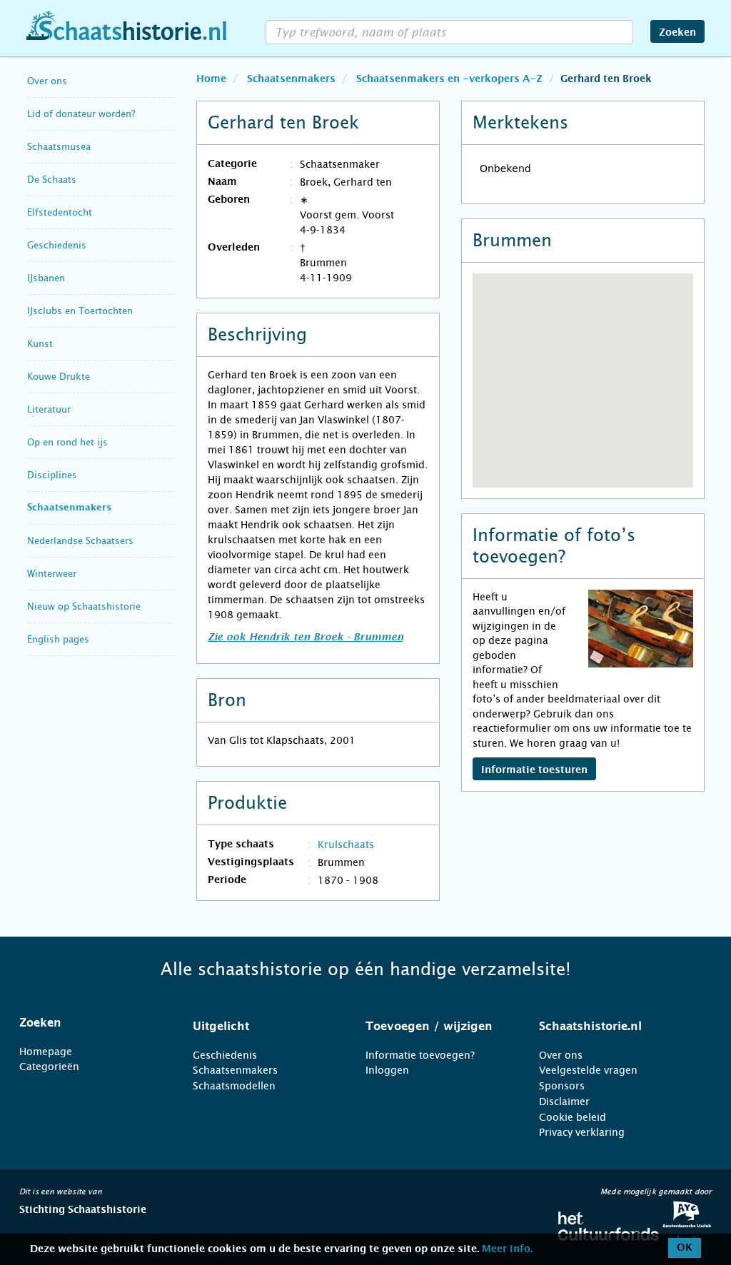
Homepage (45, 1051)
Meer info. (507, 1249)
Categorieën (49, 1066)
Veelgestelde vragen (588, 1070)
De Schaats (51, 179)
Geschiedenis (56, 245)
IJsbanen (46, 278)
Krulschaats (346, 844)
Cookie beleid (572, 1117)
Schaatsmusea (59, 146)
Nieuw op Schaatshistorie (84, 606)
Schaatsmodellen (234, 1086)
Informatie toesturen (534, 770)
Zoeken (677, 33)
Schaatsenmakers (69, 508)
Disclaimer (564, 1101)
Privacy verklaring (582, 1132)
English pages (58, 639)
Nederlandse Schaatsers (80, 540)
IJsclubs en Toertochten (80, 311)
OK (684, 1248)
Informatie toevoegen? (420, 1055)
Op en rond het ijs (67, 442)
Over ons (47, 81)
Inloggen (387, 1070)
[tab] (88, 1023)
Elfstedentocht (59, 212)
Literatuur (49, 409)
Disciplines (52, 475)
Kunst (40, 343)
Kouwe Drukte (58, 376)
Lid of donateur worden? (81, 114)
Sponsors (562, 1086)
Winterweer (51, 573)
